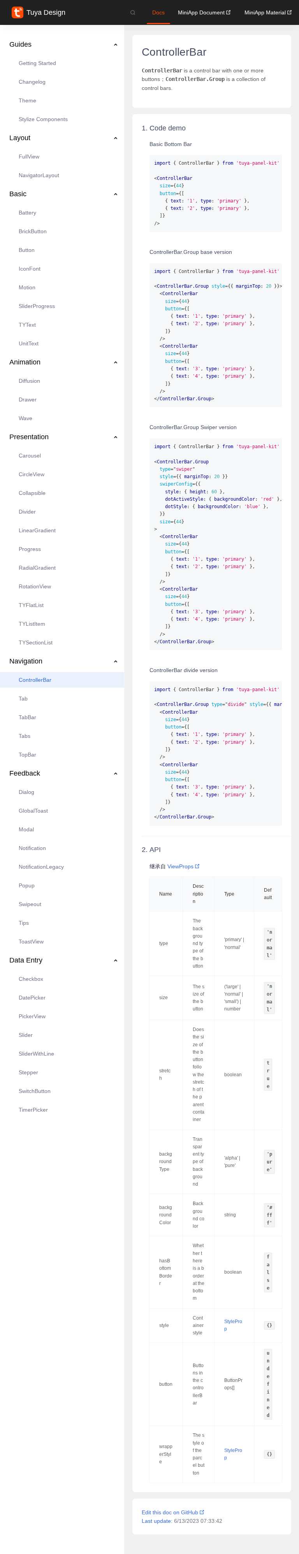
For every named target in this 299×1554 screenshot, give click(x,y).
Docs (158, 12)
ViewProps (180, 866)
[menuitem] (62, 44)
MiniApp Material (265, 12)
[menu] (62, 572)
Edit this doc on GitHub (170, 1512)
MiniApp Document (201, 12)
